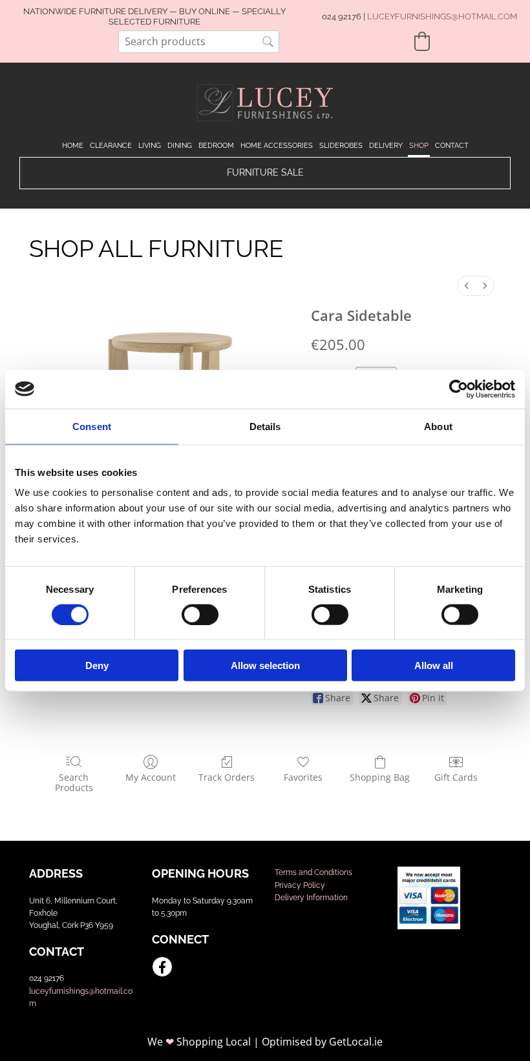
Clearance (111, 145)
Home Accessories (276, 145)
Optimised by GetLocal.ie (322, 1042)
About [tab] (438, 425)
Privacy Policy (300, 885)
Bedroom (216, 145)
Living (149, 145)
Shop (419, 145)
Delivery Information (311, 897)
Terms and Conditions (313, 872)
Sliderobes (341, 145)
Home (72, 145)
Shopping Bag (380, 777)
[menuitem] (467, 285)
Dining (179, 145)
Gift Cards (456, 777)
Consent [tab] (91, 425)
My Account (150, 777)
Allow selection (265, 665)
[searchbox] (198, 41)
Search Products (74, 782)
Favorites (303, 777)
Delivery (386, 145)
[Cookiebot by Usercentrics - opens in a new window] (458, 388)
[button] (265, 173)
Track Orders (226, 777)
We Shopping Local (199, 1042)
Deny (97, 665)
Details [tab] (265, 425)
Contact (452, 145)
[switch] (200, 614)
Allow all (433, 665)
